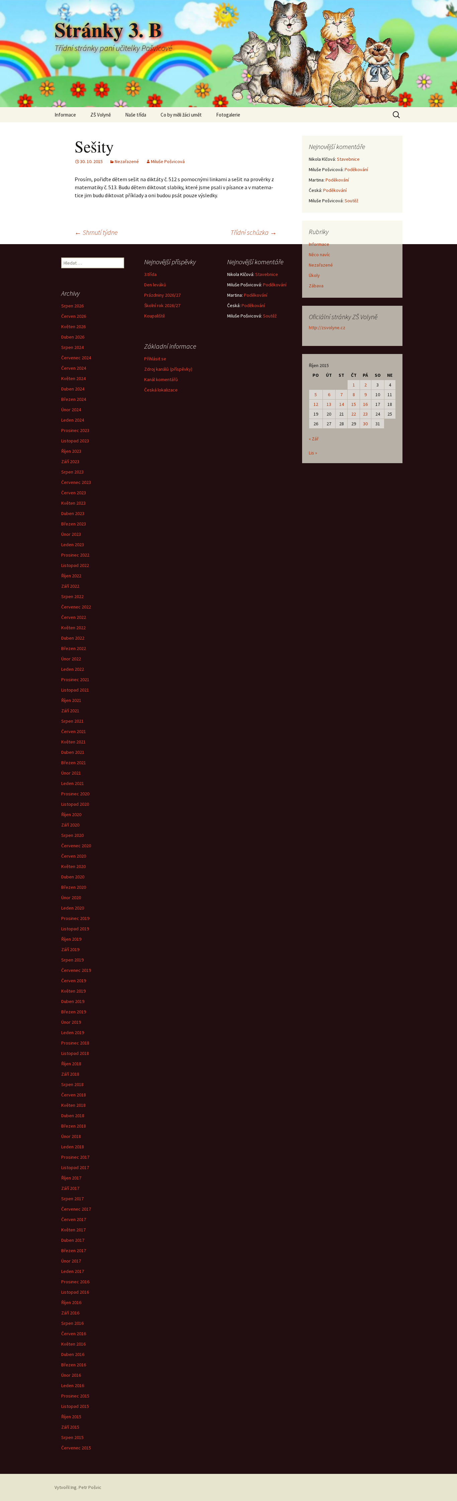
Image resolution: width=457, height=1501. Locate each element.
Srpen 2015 (72, 1437)
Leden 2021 (72, 783)
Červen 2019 (73, 981)
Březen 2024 (73, 399)
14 (341, 404)
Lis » (313, 453)
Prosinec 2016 (75, 1282)
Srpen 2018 (72, 1084)
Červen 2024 (73, 368)
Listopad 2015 (75, 1406)
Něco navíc (319, 255)
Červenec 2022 (76, 607)
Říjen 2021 (71, 700)
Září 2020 (70, 825)
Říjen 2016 (71, 1302)
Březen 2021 (73, 763)
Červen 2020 (73, 856)
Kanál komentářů (161, 379)
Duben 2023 (72, 513)
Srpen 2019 (72, 960)
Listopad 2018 (75, 1053)
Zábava (316, 286)
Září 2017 (70, 1188)
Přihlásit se (155, 359)
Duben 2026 (72, 337)
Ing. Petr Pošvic (86, 1487)
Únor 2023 (71, 534)
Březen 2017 (73, 1250)
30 (365, 424)
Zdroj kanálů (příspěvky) (168, 369)
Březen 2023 (73, 524)
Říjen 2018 (71, 1064)
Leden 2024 (72, 420)
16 (365, 404)
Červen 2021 (73, 731)
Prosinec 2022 (75, 555)
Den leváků (155, 285)
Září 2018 (70, 1074)
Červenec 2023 (76, 482)
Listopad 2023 (75, 441)
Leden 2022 (72, 669)
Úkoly (314, 275)
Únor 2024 (71, 410)
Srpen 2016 (72, 1323)
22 (353, 414)
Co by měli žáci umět (181, 115)
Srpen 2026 (72, 306)
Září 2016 (70, 1313)
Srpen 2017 (72, 1199)
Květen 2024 (73, 378)
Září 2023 (70, 461)
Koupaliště (154, 316)
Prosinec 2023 (75, 430)
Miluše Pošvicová (168, 161)
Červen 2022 (73, 617)
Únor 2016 (71, 1375)
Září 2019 (70, 949)
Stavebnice (348, 159)
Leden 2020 (72, 908)
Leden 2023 (72, 545)
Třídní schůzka (254, 232)
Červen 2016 (73, 1334)
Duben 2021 (72, 752)
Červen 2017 (73, 1219)
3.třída (150, 274)
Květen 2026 (73, 327)
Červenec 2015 (76, 1448)
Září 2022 (70, 586)
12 (315, 404)
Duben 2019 (72, 1001)
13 (329, 404)
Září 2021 (70, 711)
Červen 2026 (73, 316)
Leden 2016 (72, 1385)
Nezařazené (127, 161)
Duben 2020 (72, 877)
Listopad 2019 (75, 929)
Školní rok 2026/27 (162, 305)
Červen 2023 (73, 493)
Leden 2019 (72, 1032)
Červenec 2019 (76, 970)
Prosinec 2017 (75, 1157)
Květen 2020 (73, 866)
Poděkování (356, 169)
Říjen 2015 (71, 1417)
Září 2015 (70, 1427)
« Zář (313, 439)
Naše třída (135, 115)
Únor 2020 (71, 898)
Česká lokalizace (161, 390)
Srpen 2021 (72, 721)
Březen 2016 (73, 1365)
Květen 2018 (73, 1105)
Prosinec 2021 (75, 679)
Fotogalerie (228, 115)
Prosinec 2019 (75, 918)
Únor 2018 (71, 1136)
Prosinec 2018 (75, 1043)
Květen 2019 (73, 991)
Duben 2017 (72, 1240)
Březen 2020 (73, 887)
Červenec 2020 (76, 846)
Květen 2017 (73, 1230)
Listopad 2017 (75, 1167)
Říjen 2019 (71, 939)
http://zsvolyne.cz (327, 328)
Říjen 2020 (71, 814)
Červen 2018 (73, 1095)
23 (365, 414)
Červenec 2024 (76, 358)
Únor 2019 (71, 1022)
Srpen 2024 (72, 347)
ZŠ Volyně (100, 115)
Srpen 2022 (72, 596)
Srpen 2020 (72, 835)
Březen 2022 (73, 648)
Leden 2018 (72, 1147)
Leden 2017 (72, 1271)
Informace (65, 115)
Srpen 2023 (72, 472)
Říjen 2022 (71, 576)
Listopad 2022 (75, 565)
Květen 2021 (73, 742)
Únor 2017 (71, 1261)
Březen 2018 (73, 1126)
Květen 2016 (73, 1344)
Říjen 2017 (71, 1178)
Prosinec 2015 (75, 1396)
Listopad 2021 (75, 690)
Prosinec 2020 (75, 794)
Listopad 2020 (75, 804)
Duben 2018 (72, 1116)
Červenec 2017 (76, 1209)
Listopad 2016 (75, 1292)
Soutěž (351, 201)
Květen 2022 (73, 628)
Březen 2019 (73, 1012)
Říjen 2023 (71, 451)
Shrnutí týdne (96, 232)
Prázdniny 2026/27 (162, 295)
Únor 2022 (71, 659)
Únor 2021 (71, 773)
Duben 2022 (72, 638)
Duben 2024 (72, 389)
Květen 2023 (73, 503)
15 (353, 404)
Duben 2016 (72, 1354)
